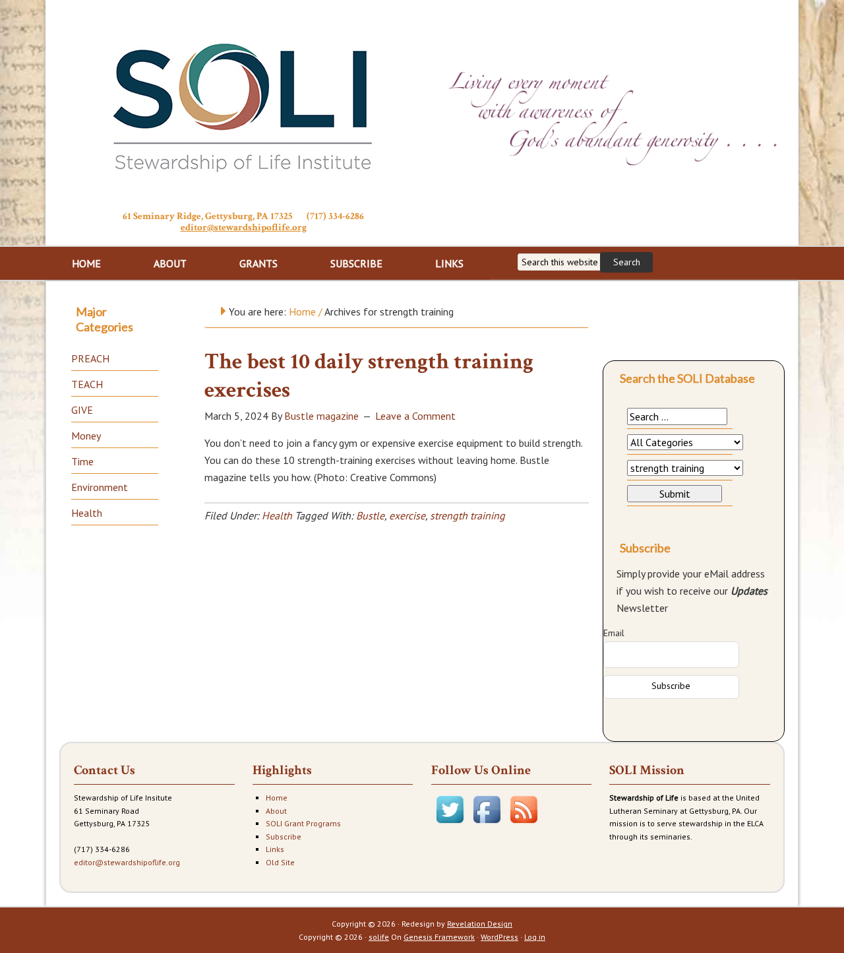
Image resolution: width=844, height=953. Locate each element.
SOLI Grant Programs (303, 823)
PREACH (90, 358)
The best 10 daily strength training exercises (368, 376)
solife (379, 937)
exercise (407, 515)
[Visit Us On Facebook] (486, 825)
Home (276, 798)
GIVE (82, 409)
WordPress (499, 937)
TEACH (87, 384)
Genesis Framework (439, 937)
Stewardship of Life (243, 103)
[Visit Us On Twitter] (449, 825)
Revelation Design (479, 924)
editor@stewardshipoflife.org (244, 227)
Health (277, 515)
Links (275, 849)
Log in (534, 937)
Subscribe (283, 836)
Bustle (370, 515)
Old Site (280, 862)
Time (82, 461)
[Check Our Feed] (523, 825)
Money (86, 435)
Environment (99, 487)
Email (613, 633)
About (276, 811)
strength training (467, 515)
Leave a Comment (415, 415)
